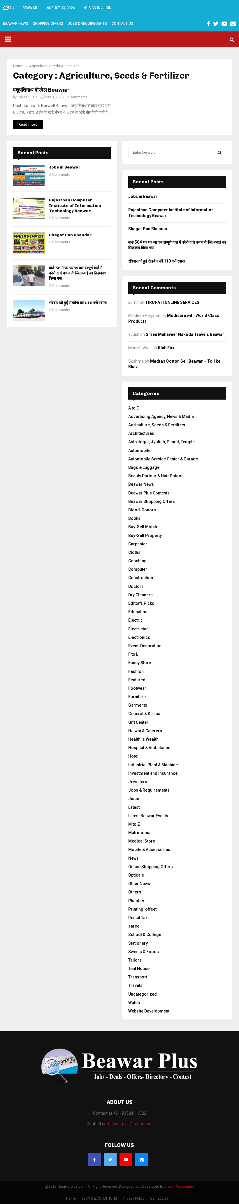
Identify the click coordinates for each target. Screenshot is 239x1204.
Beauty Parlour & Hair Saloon (156, 476)
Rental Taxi (138, 917)
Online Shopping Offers (150, 866)
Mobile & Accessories (149, 849)
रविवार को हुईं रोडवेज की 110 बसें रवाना (78, 302)
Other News (139, 883)
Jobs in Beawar (65, 167)
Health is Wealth (143, 739)
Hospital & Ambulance (149, 747)
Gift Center (138, 722)
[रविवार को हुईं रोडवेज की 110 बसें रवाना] (29, 310)
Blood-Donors (142, 510)
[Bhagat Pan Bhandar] (29, 243)
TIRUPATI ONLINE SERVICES (172, 302)
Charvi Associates (179, 1187)
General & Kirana (144, 713)
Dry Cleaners (140, 595)
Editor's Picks (141, 603)
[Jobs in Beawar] (29, 175)
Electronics (139, 637)
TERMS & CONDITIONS (99, 1198)
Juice (133, 798)
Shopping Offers (48, 24)
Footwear (137, 688)
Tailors (135, 960)
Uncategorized (142, 994)
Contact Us (122, 24)
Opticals (136, 875)
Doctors (136, 586)
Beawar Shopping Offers (151, 501)
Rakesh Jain (27, 97)
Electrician (138, 629)
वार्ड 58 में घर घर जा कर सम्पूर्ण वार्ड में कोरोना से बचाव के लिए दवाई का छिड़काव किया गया (77, 273)
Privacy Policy (133, 1198)
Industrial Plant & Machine (153, 765)
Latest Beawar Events (148, 815)
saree (133, 926)
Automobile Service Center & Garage (163, 459)
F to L (133, 654)
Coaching (137, 560)
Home (71, 1198)
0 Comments (77, 97)
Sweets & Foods (143, 951)
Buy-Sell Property (145, 535)
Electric (135, 620)
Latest (134, 807)
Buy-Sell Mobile (143, 526)
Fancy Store (139, 662)
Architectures (141, 433)
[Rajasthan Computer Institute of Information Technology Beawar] (29, 208)
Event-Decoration (144, 645)
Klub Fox (166, 347)
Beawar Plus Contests (149, 493)
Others (134, 892)
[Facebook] (94, 1159)
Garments (137, 705)
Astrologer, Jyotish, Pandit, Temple (161, 441)
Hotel (133, 756)
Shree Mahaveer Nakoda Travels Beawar (185, 334)
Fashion (136, 671)
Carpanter (137, 544)
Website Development (148, 1011)
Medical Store (141, 841)
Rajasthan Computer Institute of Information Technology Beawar (75, 205)
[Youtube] (125, 1159)
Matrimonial (140, 832)
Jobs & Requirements (87, 24)
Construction (140, 577)
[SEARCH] (219, 152)
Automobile (139, 450)
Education (137, 611)
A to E (133, 408)
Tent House (139, 968)
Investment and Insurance (153, 773)
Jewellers (137, 781)
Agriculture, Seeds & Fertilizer (157, 425)
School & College (144, 934)
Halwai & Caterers (145, 730)
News (133, 858)
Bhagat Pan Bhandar (70, 235)
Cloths (134, 552)
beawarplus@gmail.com (130, 1123)
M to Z (134, 824)
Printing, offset (142, 909)
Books (134, 518)
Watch (134, 1002)
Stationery (138, 943)
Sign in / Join (99, 8)
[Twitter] (110, 1159)
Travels (135, 985)
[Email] (141, 1159)
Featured (136, 680)
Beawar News (15, 24)
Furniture (137, 696)
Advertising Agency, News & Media (161, 416)
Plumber (136, 900)
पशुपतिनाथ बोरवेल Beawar (41, 90)
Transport (137, 977)
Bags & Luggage (143, 467)
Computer (137, 569)
